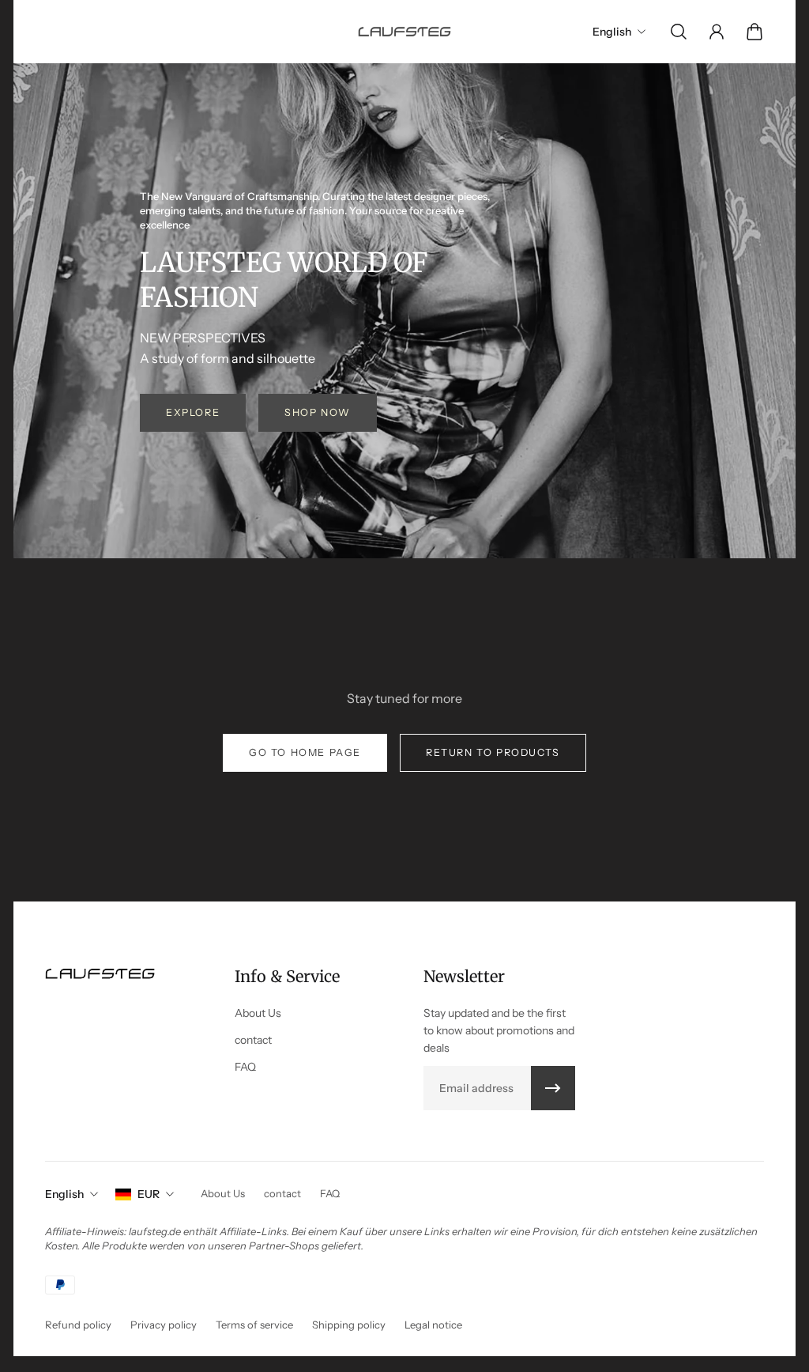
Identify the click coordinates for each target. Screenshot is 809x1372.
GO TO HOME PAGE (305, 752)
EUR (148, 1194)
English (64, 1194)
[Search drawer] (679, 31)
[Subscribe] (553, 1088)
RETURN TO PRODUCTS (493, 752)
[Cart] (754, 31)
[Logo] (404, 31)
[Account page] (717, 31)
